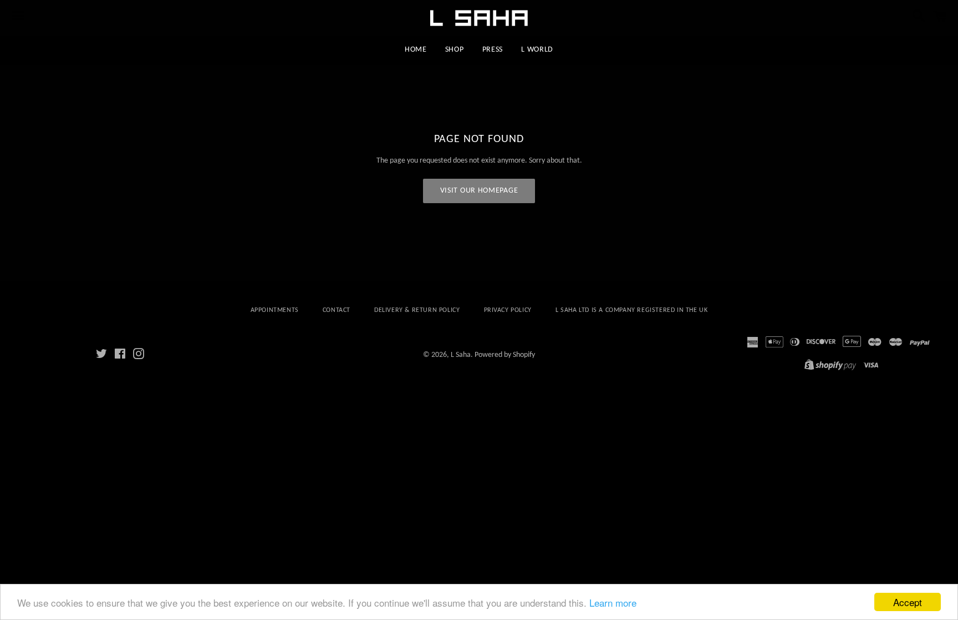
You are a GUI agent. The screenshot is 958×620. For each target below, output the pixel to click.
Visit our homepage (479, 190)
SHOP (454, 50)
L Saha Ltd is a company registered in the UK (631, 310)
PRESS (492, 50)
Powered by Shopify (505, 355)
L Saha (461, 355)
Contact (336, 310)
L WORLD (537, 50)
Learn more (612, 602)
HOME (416, 50)
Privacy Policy (508, 310)
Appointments (275, 310)
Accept (907, 602)
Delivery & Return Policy (417, 310)
